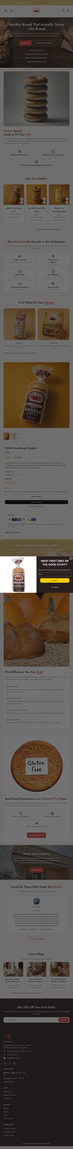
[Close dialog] (71, 558)
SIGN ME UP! (54, 580)
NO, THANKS (54, 587)
